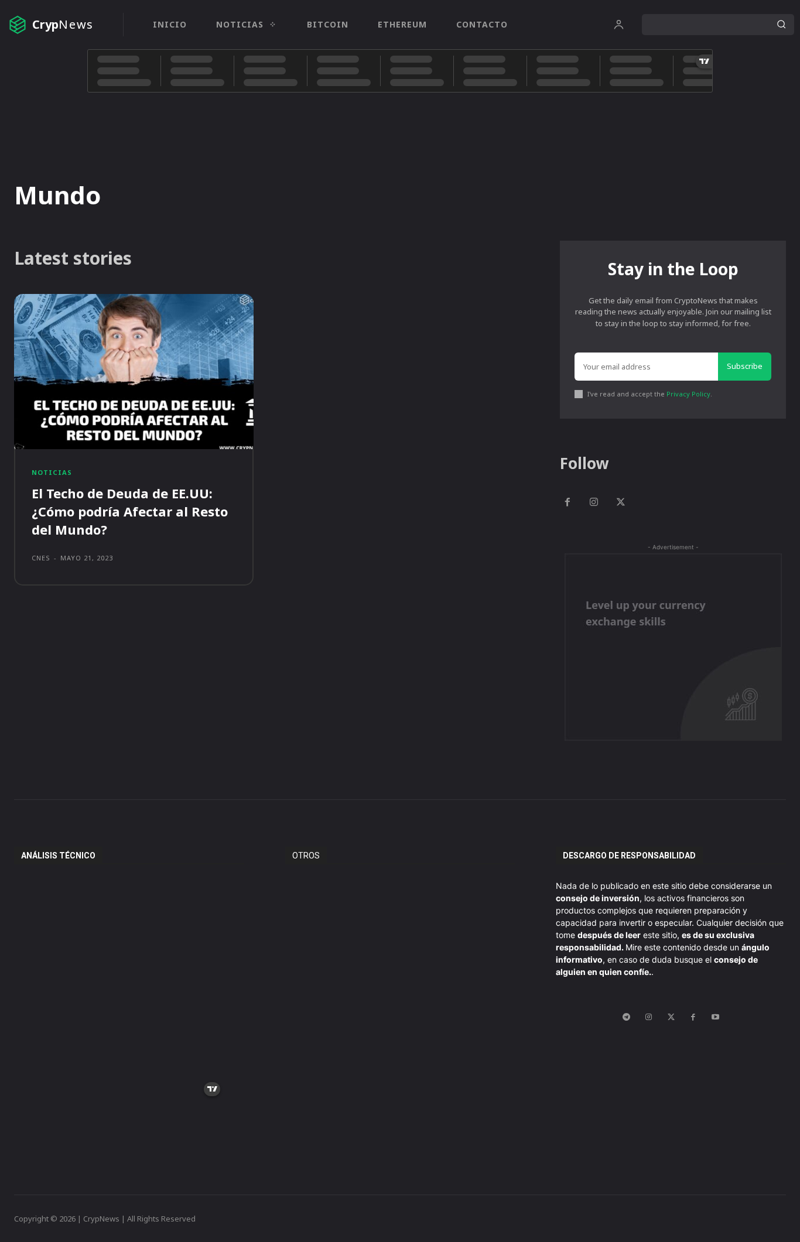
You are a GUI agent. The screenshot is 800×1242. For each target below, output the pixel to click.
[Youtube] (715, 1017)
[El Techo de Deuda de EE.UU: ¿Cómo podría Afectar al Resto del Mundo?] (134, 372)
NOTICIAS (52, 472)
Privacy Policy (688, 393)
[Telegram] (626, 1017)
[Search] (781, 24)
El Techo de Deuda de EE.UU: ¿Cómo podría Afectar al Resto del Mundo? (130, 511)
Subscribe (745, 366)
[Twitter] (620, 503)
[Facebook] (567, 503)
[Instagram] (594, 503)
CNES (41, 557)
